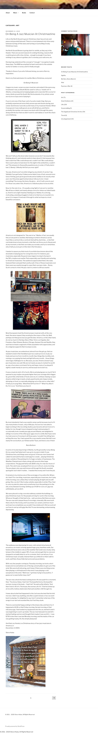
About (8, 13)
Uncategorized (65, 119)
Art (62, 97)
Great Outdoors (66, 101)
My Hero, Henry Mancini (68, 79)
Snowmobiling (65, 108)
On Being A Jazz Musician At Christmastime (30, 33)
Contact (32, 13)
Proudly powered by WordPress (14, 726)
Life (62, 104)
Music (15, 13)
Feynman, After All (66, 86)
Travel (63, 115)
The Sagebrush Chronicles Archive (71, 111)
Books (24, 13)
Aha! (62, 82)
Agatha (63, 75)
